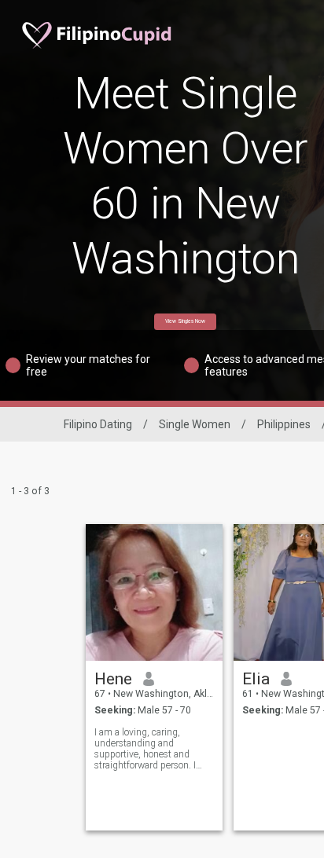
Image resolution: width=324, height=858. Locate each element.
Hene (113, 678)
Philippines (284, 424)
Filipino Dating (98, 424)
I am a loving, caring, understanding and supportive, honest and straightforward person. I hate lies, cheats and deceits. (154, 749)
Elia (256, 678)
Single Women (194, 424)
